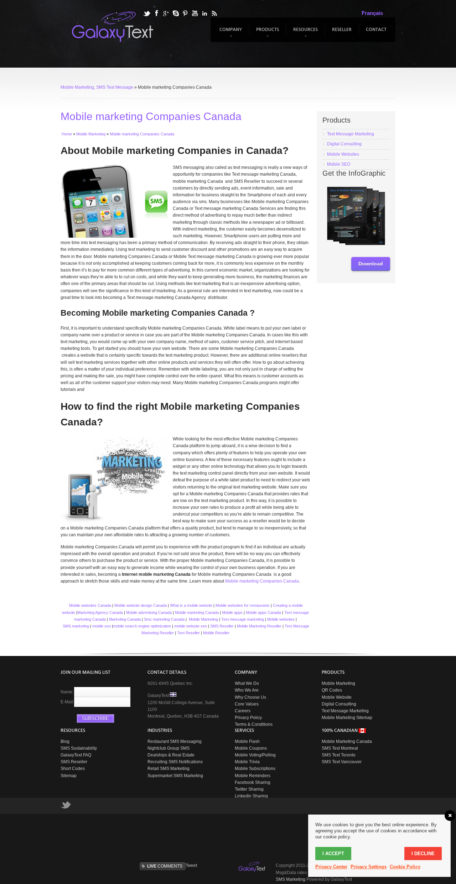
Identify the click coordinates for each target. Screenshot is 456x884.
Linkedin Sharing (251, 795)
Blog (65, 741)
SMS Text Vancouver (342, 761)
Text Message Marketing (345, 710)
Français (372, 13)
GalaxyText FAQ (76, 755)
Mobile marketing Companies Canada (262, 581)
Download (370, 264)
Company (230, 33)
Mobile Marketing (203, 619)
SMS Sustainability (79, 748)
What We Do (247, 683)
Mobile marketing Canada (197, 612)
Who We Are (247, 690)
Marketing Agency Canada (100, 612)
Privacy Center (331, 866)
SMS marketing (76, 626)
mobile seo (101, 626)
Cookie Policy (405, 866)
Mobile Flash (247, 741)
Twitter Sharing (249, 789)
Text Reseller (188, 633)
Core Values (247, 704)
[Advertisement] (233, 837)
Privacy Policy (248, 717)
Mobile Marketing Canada (347, 741)
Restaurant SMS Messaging (174, 741)
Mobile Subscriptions (255, 768)
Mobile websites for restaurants (243, 605)
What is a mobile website (191, 605)
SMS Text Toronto (339, 755)
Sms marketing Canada (164, 619)
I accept (333, 853)
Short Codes (73, 768)
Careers (242, 710)
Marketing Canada (125, 619)
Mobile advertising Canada (149, 612)
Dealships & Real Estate (171, 755)
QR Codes (332, 690)
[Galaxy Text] (252, 866)
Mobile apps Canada (263, 612)
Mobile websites (281, 619)
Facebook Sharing (252, 782)
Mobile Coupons (251, 748)
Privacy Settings (369, 866)
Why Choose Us (250, 697)
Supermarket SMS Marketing (175, 775)
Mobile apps (232, 612)
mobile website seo (190, 626)
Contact (376, 29)
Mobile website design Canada (140, 605)
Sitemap (69, 775)
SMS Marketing (290, 879)
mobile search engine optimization (142, 626)
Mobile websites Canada (89, 605)
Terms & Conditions (254, 724)
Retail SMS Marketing (168, 768)
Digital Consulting (344, 143)
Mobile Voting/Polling (255, 755)
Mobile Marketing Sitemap (347, 717)
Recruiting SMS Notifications (175, 761)
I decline (423, 853)
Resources (304, 33)
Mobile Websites (343, 154)
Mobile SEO (338, 164)
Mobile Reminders (252, 775)
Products (266, 33)
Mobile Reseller (216, 633)
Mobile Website (337, 697)
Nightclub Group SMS (168, 748)
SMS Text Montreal (340, 748)
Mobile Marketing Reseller (259, 626)
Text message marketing (242, 619)
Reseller (342, 29)
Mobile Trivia (247, 761)
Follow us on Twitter (66, 806)
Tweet (191, 865)
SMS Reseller (222, 626)
